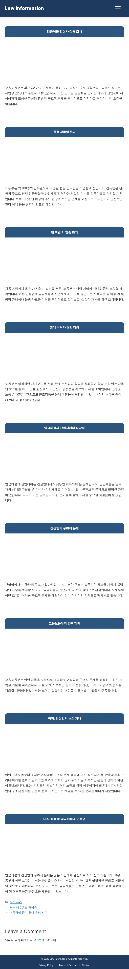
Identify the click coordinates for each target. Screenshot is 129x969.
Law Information (24, 8)
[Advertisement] (64, 61)
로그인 (37, 940)
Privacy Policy (46, 965)
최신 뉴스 (16, 902)
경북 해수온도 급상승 (23, 907)
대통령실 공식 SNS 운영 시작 (28, 912)
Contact (86, 965)
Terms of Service (68, 965)
